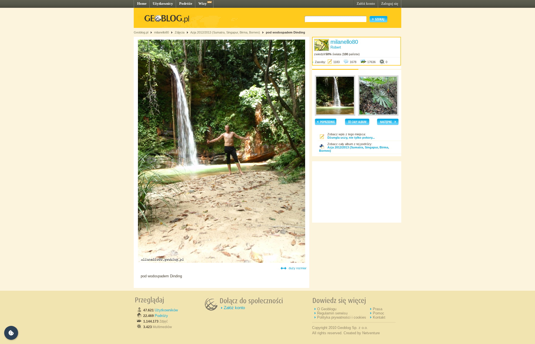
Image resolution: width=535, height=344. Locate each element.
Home (142, 3)
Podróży (161, 316)
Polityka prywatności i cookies (341, 317)
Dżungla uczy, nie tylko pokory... (351, 137)
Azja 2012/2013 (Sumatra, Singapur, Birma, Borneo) (225, 32)
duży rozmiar (298, 268)
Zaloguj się (389, 3)
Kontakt (379, 317)
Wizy (202, 3)
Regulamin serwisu (332, 313)
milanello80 (161, 32)
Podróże (185, 3)
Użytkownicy (163, 3)
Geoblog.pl (141, 32)
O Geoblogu (326, 309)
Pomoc (378, 313)
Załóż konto (366, 3)
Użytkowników (166, 310)
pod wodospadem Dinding (285, 32)
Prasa (377, 309)
